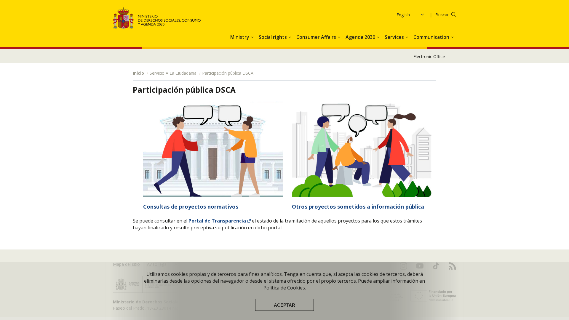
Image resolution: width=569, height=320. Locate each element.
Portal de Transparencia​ (217, 220)
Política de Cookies (284, 287)
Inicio (138, 73)
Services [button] (395, 37)
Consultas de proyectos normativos (190, 206)
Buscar (442, 14)
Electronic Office (429, 56)
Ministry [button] (240, 37)
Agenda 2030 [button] (361, 37)
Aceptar (284, 305)
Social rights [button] (273, 37)
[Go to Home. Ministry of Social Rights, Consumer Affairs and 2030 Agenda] (157, 18)
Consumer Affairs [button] (316, 37)
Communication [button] (431, 37)
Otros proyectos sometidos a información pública (358, 206)
